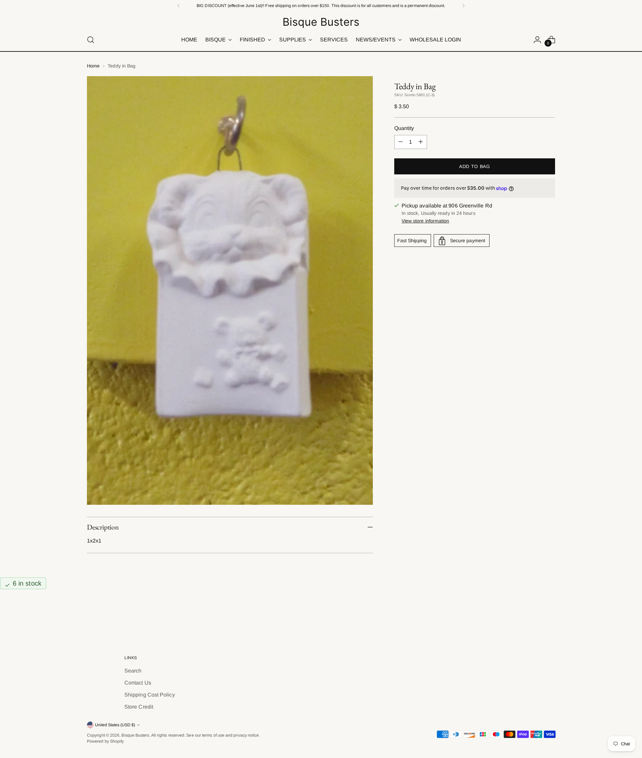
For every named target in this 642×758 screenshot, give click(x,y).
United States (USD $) (115, 725)
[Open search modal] (90, 39)
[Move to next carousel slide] (549, 617)
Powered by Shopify (105, 741)
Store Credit (138, 707)
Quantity (404, 128)
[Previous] (178, 5)
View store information (425, 221)
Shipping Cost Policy (149, 695)
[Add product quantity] (421, 142)
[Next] (463, 5)
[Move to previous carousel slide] (534, 617)
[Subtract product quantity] (401, 142)
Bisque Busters (135, 735)
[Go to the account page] (537, 39)
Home (93, 65)
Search (132, 670)
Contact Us (137, 683)
